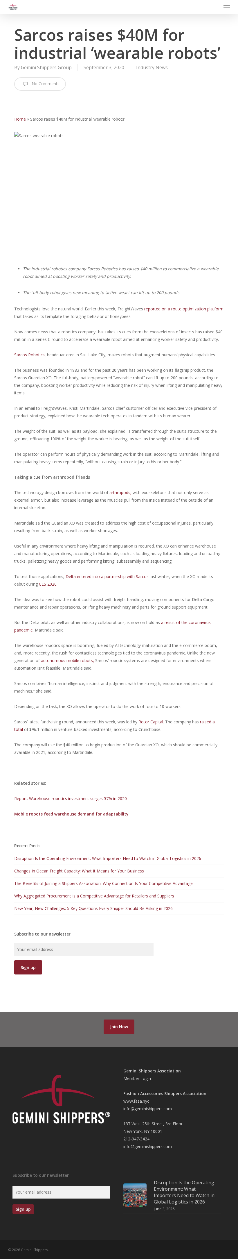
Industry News (152, 67)
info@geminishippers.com (147, 1108)
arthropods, (120, 492)
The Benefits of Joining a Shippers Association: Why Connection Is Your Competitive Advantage (103, 883)
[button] (226, 7)
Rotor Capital (150, 722)
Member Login (137, 1078)
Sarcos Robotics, (30, 354)
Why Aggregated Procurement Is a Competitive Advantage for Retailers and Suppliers (94, 896)
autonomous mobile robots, (67, 660)
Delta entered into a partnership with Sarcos (108, 576)
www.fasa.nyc (136, 1101)
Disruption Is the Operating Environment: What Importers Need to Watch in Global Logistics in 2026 (107, 858)
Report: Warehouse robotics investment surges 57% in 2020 (70, 798)
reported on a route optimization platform (183, 309)
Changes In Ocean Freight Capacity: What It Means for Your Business (79, 871)
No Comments (44, 83)
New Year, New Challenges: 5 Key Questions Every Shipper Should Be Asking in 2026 (93, 908)
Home (20, 119)
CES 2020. (48, 584)
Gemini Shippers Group (46, 67)
